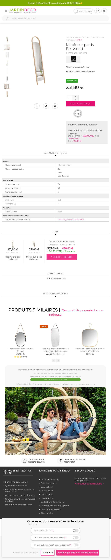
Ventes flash (47, 487)
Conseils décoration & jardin (55, 505)
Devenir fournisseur (51, 509)
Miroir (79, 40)
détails (31, 524)
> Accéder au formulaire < (89, 483)
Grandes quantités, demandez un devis (20, 500)
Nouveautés (47, 494)
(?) (53, 530)
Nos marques (47, 498)
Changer (72, 133)
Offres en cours (48, 483)
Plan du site (47, 513)
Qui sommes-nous (50, 479)
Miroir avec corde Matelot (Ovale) (21, 349)
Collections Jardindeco (52, 502)
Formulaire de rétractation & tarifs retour (19, 490)
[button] (75, 96)
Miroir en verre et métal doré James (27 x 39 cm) (89, 349)
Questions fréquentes (16, 485)
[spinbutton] (72, 98)
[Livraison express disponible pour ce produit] (78, 113)
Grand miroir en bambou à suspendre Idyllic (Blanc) (55, 349)
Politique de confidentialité (18, 504)
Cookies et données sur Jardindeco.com (55, 521)
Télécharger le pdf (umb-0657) (71, 219)
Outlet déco (47, 490)
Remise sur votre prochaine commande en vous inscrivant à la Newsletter (55, 369)
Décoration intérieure (78, 37)
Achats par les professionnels (20, 495)
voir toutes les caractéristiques (81, 71)
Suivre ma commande (16, 482)
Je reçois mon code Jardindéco (55, 380)
